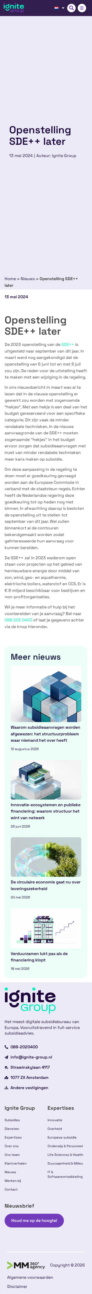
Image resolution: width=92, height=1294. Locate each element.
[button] (71, 8)
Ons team (12, 1155)
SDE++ (67, 344)
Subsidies (12, 1120)
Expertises (13, 1137)
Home (10, 278)
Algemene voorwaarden (30, 1277)
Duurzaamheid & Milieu (65, 1163)
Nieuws (28, 278)
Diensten (12, 1129)
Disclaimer (17, 1286)
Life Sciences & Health (65, 1155)
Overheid (55, 1129)
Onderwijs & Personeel (65, 1146)
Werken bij (13, 1181)
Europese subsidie (62, 1137)
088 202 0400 (18, 620)
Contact (11, 1189)
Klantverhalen (16, 1163)
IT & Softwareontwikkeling (65, 1174)
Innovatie (55, 1120)
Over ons (12, 1146)
